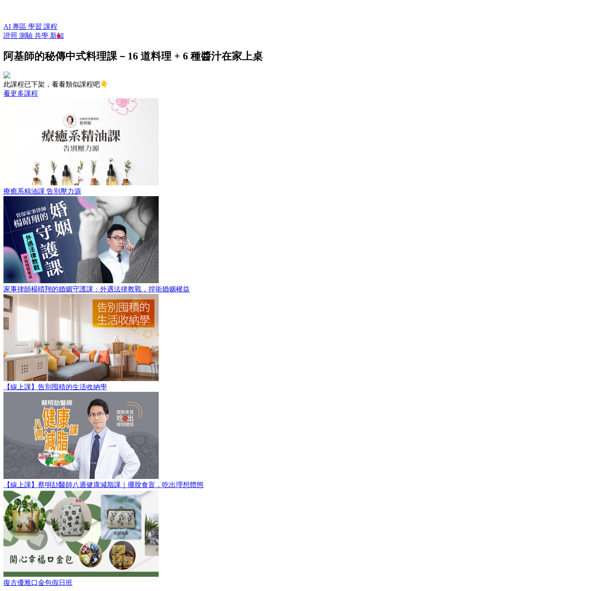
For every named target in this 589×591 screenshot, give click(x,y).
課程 (50, 26)
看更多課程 (20, 93)
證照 (11, 35)
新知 (57, 35)
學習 (36, 26)
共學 (42, 35)
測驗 (26, 35)
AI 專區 (15, 26)
